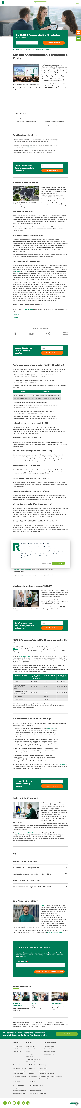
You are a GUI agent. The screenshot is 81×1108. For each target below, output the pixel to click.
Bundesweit (27, 49)
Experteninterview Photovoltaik (38, 1093)
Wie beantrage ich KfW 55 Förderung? (40, 125)
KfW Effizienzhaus (40, 49)
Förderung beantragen (18, 1073)
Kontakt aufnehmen (40, 2)
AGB (30, 1071)
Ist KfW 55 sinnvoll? (60, 125)
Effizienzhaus (31, 147)
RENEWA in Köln (17, 1051)
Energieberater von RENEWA (24, 833)
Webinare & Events (30, 1062)
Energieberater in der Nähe (19, 1068)
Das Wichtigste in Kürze (21, 118)
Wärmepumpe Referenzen (19, 1088)
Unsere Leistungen (30, 1046)
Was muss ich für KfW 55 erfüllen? (57, 118)
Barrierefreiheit (33, 1076)
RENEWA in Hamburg (18, 1046)
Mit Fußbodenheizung (18, 1085)
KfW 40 (17, 271)
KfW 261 (15, 649)
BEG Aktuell (42, 1071)
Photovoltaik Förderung (36, 1088)
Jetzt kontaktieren (52, 170)
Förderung (19, 49)
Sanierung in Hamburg (49, 1046)
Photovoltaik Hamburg (35, 1090)
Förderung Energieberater (19, 1076)
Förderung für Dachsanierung (46, 1073)
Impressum (31, 1073)
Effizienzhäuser (28, 309)
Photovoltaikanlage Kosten (36, 1085)
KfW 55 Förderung (20, 125)
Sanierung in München (49, 1051)
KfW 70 (16, 317)
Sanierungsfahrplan (49, 1054)
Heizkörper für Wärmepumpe (20, 1090)
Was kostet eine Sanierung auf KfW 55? (54, 121)
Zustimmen (58, 563)
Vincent (43, 905)
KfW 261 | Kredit (43, 1068)
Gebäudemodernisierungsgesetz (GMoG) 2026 (50, 1076)
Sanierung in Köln (48, 1049)
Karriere (28, 1051)
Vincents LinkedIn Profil (54, 932)
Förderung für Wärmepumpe (46, 1079)
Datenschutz (32, 1068)
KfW (33, 49)
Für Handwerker (30, 1054)
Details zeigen (46, 563)
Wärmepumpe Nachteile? (19, 1093)
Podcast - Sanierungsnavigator (34, 1059)
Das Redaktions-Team (31, 1049)
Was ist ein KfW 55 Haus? (38, 118)
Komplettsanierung (24, 656)
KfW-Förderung (51, 728)
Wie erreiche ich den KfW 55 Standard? (26, 121)
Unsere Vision (29, 1056)
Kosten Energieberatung (19, 1071)
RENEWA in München (18, 1049)
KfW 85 (16, 314)
